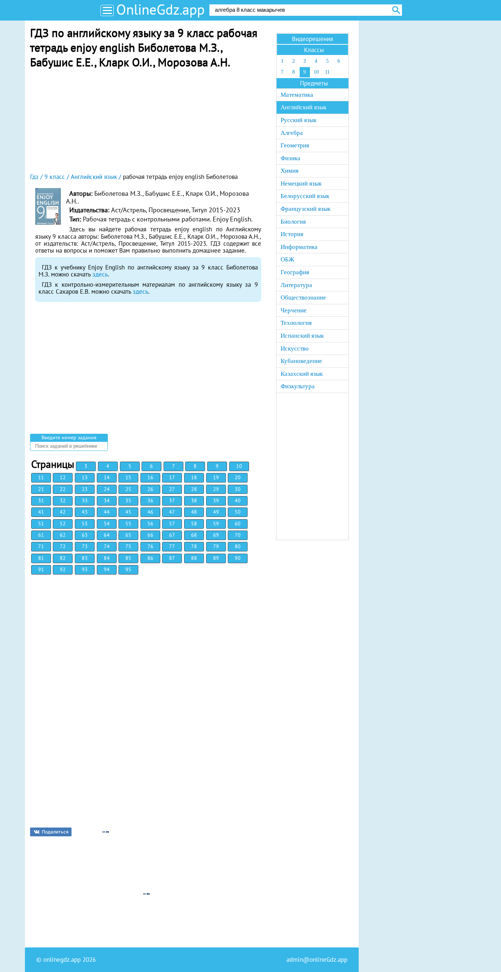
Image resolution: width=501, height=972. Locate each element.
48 (194, 512)
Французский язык (305, 208)
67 (172, 535)
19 (216, 477)
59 (216, 523)
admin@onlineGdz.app (316, 960)
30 (238, 489)
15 (128, 477)
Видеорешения (312, 39)
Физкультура (298, 386)
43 (85, 512)
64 (107, 535)
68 (194, 535)
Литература (296, 285)
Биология (293, 221)
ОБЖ (287, 259)
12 (63, 477)
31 (41, 500)
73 (85, 546)
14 (107, 477)
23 (85, 489)
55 (128, 523)
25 (128, 489)
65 (128, 535)
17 (172, 477)
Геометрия (295, 145)
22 (63, 489)
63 (85, 535)
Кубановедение (301, 360)
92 (63, 569)
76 (150, 546)
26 (150, 489)
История (292, 234)
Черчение (294, 310)
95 (128, 569)
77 (172, 546)
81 (41, 558)
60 (238, 523)
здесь (100, 274)
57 (172, 523)
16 (150, 477)
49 (216, 512)
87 (172, 558)
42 (63, 512)
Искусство (295, 348)
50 (238, 512)
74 (107, 546)
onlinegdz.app (62, 960)
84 (107, 558)
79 (216, 546)
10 (239, 466)
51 (41, 523)
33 (85, 500)
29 (216, 489)
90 (238, 558)
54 (107, 523)
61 (41, 535)
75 (128, 546)
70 (238, 535)
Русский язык (299, 120)
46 (150, 512)
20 (238, 477)
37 (172, 500)
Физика (290, 158)
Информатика (299, 246)
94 (107, 569)
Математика (297, 94)
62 (63, 535)
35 (128, 500)
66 (150, 535)
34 (107, 500)
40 (238, 500)
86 (150, 558)
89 (216, 558)
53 (85, 523)
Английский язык (303, 107)
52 (63, 523)
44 (107, 512)
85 (128, 558)
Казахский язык (302, 373)
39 (216, 500)
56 (150, 523)
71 (41, 546)
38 (194, 500)
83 (85, 558)
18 (194, 477)
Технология (296, 322)
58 (194, 523)
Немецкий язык (301, 183)
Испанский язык (302, 335)
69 (216, 535)
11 (41, 477)
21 (41, 489)
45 (128, 512)
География (295, 272)
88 (194, 558)
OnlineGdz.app (160, 9)
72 (63, 546)
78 (194, 546)
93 (85, 569)
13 (85, 477)
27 (172, 489)
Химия (290, 170)
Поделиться (55, 832)
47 (172, 512)
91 (41, 569)
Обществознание (303, 297)
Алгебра (292, 132)
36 (150, 500)
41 (41, 512)
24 (107, 489)
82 (63, 558)
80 (238, 546)
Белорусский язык (305, 195)
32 (63, 500)
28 (194, 489)
